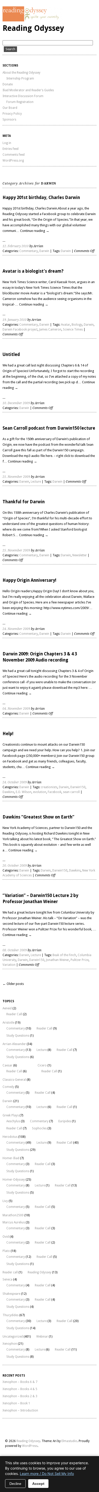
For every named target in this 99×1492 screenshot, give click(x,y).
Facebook (54, 792)
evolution (39, 792)
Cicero (42, 1065)
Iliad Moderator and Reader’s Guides (28, 90)
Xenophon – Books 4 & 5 (20, 1389)
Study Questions (17, 1035)
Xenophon (10, 1343)
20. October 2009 (15, 865)
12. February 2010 (16, 246)
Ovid (6, 1236)
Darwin (44, 251)
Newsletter (79, 555)
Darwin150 (78, 787)
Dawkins (8, 792)
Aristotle (8, 1022)
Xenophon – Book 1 (16, 1403)
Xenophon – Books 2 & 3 (20, 1396)
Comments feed (14, 154)
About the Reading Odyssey (21, 72)
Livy (5, 1201)
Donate (8, 84)
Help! (8, 733)
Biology (77, 324)
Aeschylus (13, 1121)
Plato (6, 1251)
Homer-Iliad (11, 1158)
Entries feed (11, 149)
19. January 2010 (15, 320)
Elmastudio (69, 1441)
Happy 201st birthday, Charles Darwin (41, 197)
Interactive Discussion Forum (23, 96)
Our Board (10, 108)
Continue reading (34, 231)
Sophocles (39, 1128)
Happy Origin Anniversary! (29, 580)
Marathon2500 (13, 1215)
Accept (38, 1484)
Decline (15, 1484)
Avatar (65, 324)
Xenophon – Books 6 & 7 (20, 1382)
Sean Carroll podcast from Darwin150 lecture (49, 428)
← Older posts (13, 984)
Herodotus (10, 1137)
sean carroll (71, 792)
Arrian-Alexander (14, 1044)
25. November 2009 (16, 477)
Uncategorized (13, 1336)
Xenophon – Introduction (20, 1410)
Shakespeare (11, 1294)
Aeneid (7, 1008)
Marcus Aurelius (14, 1222)
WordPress (30, 1446)
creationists (49, 787)
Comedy (8, 1087)
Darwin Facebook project (20, 329)
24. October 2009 (15, 782)
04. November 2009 (16, 708)
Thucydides (11, 1315)
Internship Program (20, 78)
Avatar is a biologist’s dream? (33, 271)
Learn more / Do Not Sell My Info (47, 1473)
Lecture (36, 481)
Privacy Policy (12, 113)
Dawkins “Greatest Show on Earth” (38, 817)
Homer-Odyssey (14, 1179)
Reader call (10, 1272)
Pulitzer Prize (80, 960)
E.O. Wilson (23, 792)
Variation (9, 965)
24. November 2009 (16, 629)
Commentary (28, 251)
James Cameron (50, 329)
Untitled (11, 354)
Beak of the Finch (64, 955)
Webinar (42, 1336)
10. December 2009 (16, 403)
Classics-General (14, 1079)
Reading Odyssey (33, 28)
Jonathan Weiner (57, 960)
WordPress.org (13, 160)
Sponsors (9, 119)
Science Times (73, 329)
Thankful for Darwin (24, 501)
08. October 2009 (15, 950)
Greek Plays (11, 1115)
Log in (7, 143)
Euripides (64, 1121)
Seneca (7, 1279)
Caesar (7, 1065)
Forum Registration (20, 102)
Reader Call (14, 1014)
